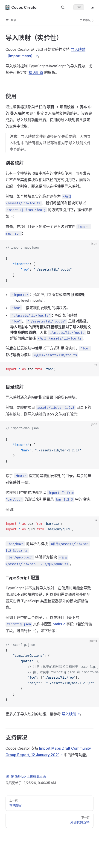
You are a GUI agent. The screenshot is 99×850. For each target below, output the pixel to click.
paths (57, 624)
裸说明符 (36, 72)
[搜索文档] (62, 7)
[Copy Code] (91, 247)
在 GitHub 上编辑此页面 (28, 776)
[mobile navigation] (91, 7)
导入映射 (69, 714)
